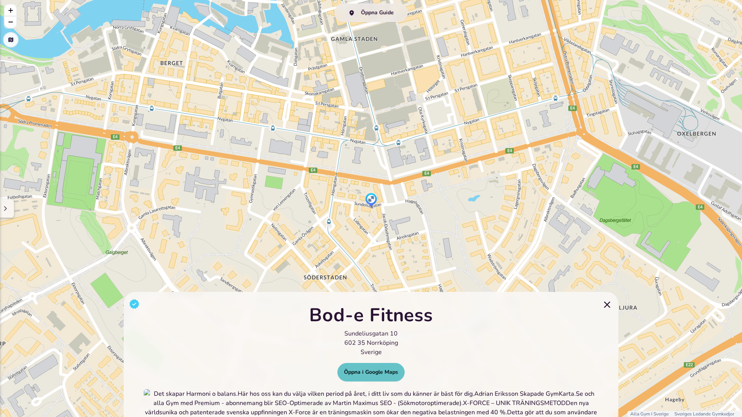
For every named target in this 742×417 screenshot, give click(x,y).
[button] (371, 200)
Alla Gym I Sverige (650, 414)
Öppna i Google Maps (371, 372)
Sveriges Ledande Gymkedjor (704, 414)
